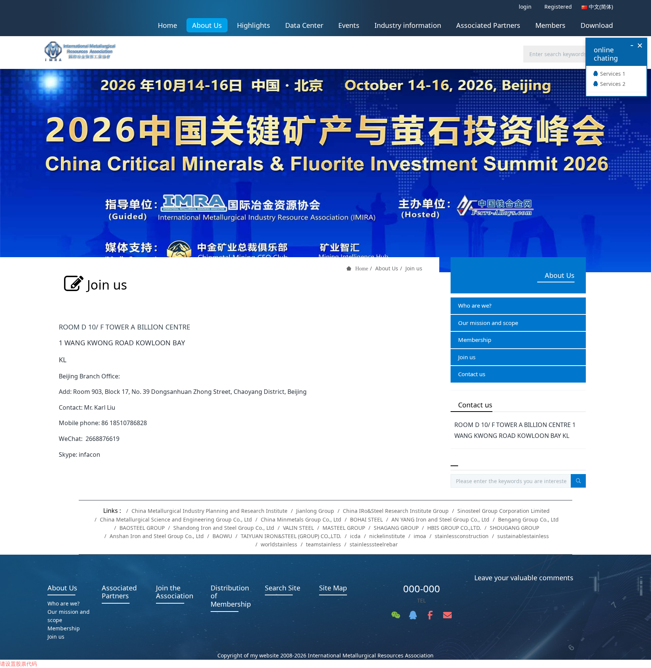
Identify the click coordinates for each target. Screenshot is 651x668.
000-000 (421, 588)
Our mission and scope (488, 322)
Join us (413, 268)
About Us (386, 268)
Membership (474, 339)
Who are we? (475, 305)
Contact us (471, 374)
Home (167, 25)
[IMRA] (83, 48)
